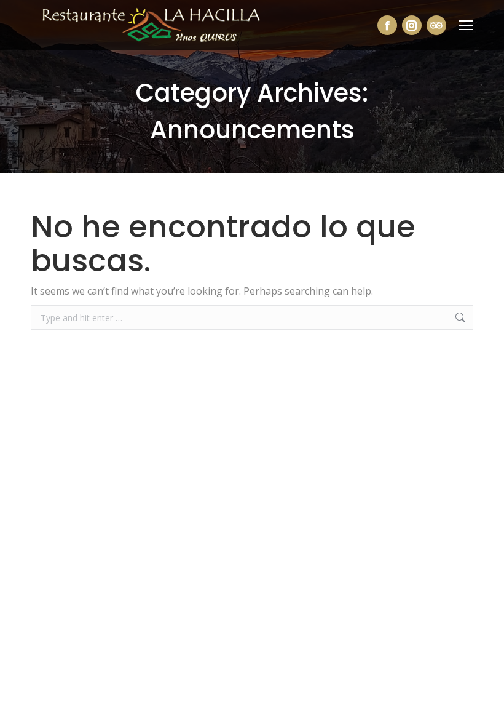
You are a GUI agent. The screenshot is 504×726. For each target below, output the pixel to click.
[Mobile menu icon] (466, 25)
